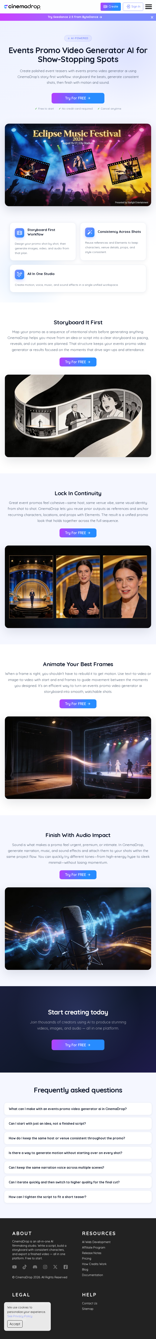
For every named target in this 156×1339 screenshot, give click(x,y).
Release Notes (91, 1253)
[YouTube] (14, 1267)
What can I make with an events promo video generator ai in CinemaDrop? (68, 1109)
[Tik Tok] (24, 1267)
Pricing (86, 1258)
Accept (15, 1324)
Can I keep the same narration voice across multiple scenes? (56, 1167)
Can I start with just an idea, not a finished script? (47, 1123)
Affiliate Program (93, 1247)
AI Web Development (96, 1242)
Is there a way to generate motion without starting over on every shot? (65, 1153)
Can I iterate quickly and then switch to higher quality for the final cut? (64, 1182)
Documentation (92, 1275)
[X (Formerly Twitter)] (55, 1267)
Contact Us (89, 1303)
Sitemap (87, 1309)
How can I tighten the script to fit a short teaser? (47, 1197)
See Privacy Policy (19, 1316)
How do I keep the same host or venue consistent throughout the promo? (67, 1138)
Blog (85, 1269)
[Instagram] (45, 1267)
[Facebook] (65, 1267)
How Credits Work (94, 1264)
